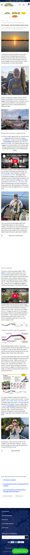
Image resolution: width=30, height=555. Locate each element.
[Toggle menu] (2, 5)
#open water (7, 496)
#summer (19, 496)
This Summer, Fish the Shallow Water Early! (14, 25)
